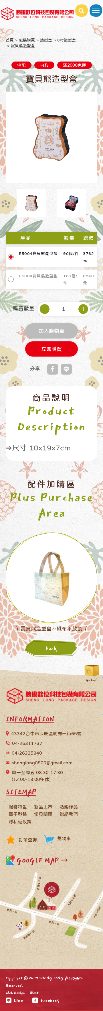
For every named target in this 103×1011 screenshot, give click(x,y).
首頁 (10, 40)
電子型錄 (18, 814)
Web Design (15, 993)
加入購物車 (51, 331)
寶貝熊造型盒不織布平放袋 (51, 628)
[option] (51, 137)
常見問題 (43, 814)
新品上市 (43, 806)
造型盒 (46, 40)
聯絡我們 (69, 814)
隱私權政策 (20, 821)
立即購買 (51, 349)
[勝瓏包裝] (51, 697)
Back (51, 648)
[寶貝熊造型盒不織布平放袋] (51, 577)
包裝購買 (27, 40)
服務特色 (18, 806)
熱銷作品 (69, 806)
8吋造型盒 (66, 40)
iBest (34, 993)
